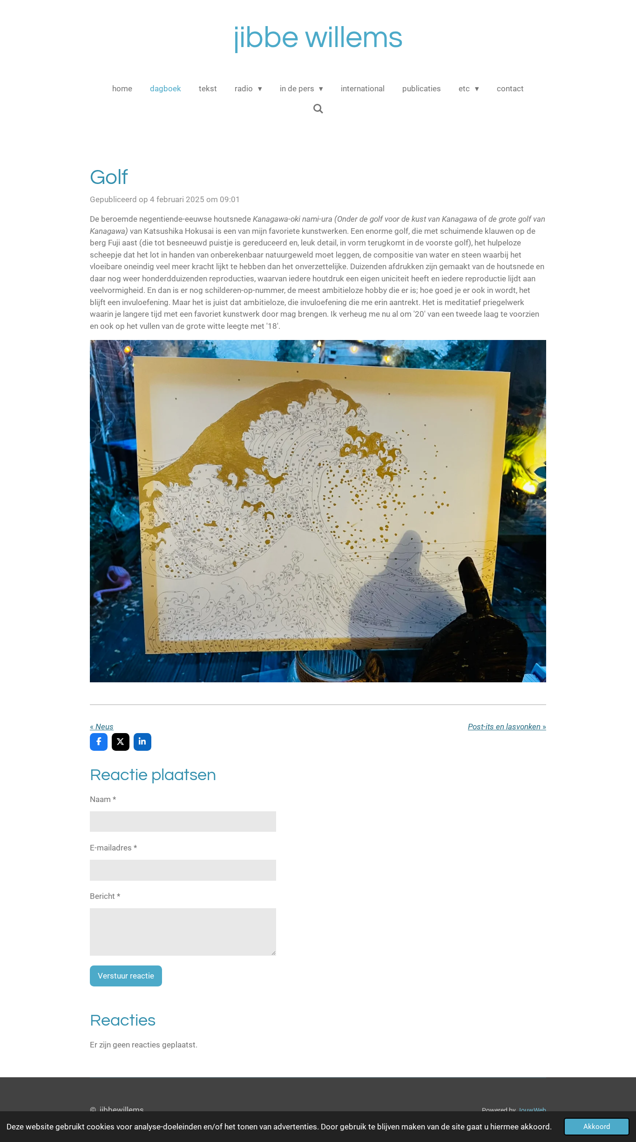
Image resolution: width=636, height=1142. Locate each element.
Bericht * (105, 896)
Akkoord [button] (596, 1126)
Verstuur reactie (126, 975)
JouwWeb (531, 1110)
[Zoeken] (318, 109)
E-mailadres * (113, 847)
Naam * (103, 799)
